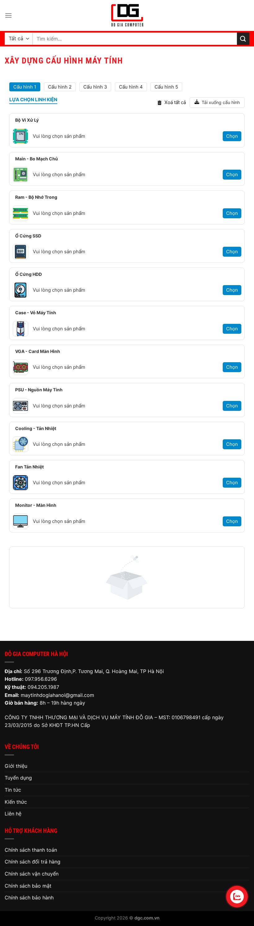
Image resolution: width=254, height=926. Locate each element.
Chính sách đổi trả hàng (32, 862)
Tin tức (13, 790)
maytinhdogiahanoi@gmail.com (57, 695)
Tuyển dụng (18, 778)
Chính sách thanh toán (31, 850)
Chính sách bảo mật (28, 886)
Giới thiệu (16, 766)
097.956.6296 (41, 679)
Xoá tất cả (175, 102)
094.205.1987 (43, 687)
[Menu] (8, 15)
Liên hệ (13, 814)
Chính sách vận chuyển (32, 874)
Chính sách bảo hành (29, 897)
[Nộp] (243, 39)
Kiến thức (16, 802)
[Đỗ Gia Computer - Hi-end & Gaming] (127, 15)
